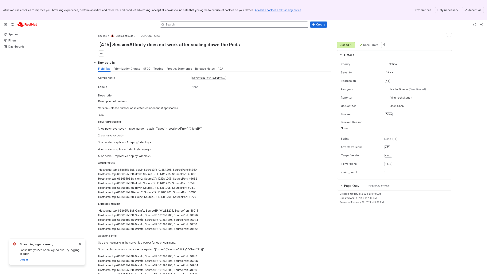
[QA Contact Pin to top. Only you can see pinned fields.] (364, 106)
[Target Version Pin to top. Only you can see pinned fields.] (368, 155)
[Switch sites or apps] (12, 25)
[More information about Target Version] (364, 155)
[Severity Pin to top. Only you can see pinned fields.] (360, 72)
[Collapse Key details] (95, 62)
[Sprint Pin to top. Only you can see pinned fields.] (357, 138)
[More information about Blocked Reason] (366, 122)
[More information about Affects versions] (366, 147)
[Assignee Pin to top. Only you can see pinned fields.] (356, 89)
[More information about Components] (118, 78)
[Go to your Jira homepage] (27, 25)
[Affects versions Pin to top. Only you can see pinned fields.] (370, 147)
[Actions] (449, 36)
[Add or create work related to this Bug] (101, 53)
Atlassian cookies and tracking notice (278, 10)
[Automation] (384, 45)
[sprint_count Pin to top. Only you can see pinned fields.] (360, 172)
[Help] (475, 25)
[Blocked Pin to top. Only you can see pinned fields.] (359, 114)
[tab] (104, 69)
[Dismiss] (80, 244)
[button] (393, 55)
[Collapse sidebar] (5, 25)
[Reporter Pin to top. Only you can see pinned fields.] (355, 97)
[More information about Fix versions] (360, 164)
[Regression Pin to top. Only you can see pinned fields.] (358, 80)
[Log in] (482, 25)
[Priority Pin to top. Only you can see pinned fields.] (358, 64)
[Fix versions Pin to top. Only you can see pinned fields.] (365, 164)
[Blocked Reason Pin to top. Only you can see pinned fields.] (370, 122)
